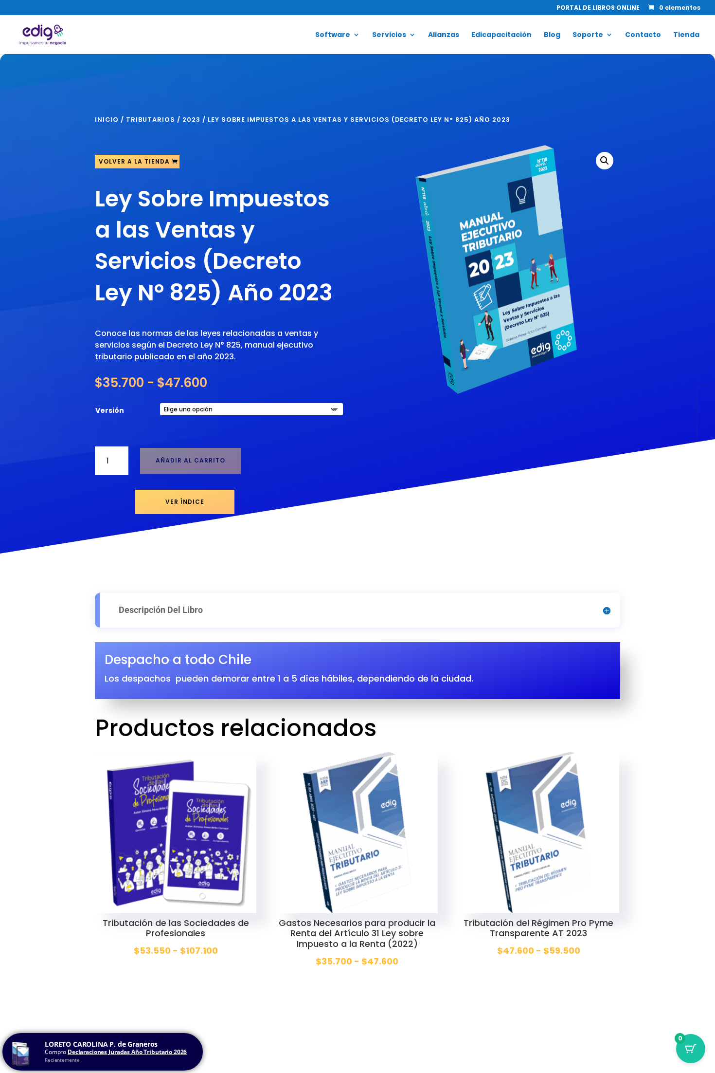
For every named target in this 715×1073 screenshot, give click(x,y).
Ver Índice (184, 502)
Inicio (107, 119)
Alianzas (443, 35)
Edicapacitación (501, 35)
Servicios (389, 35)
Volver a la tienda (134, 161)
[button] (604, 160)
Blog (552, 35)
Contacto (643, 35)
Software (332, 35)
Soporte (587, 35)
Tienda (686, 35)
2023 (191, 119)
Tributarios (150, 119)
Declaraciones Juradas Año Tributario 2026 (127, 1052)
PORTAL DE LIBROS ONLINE (598, 8)
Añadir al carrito (190, 460)
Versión (109, 410)
